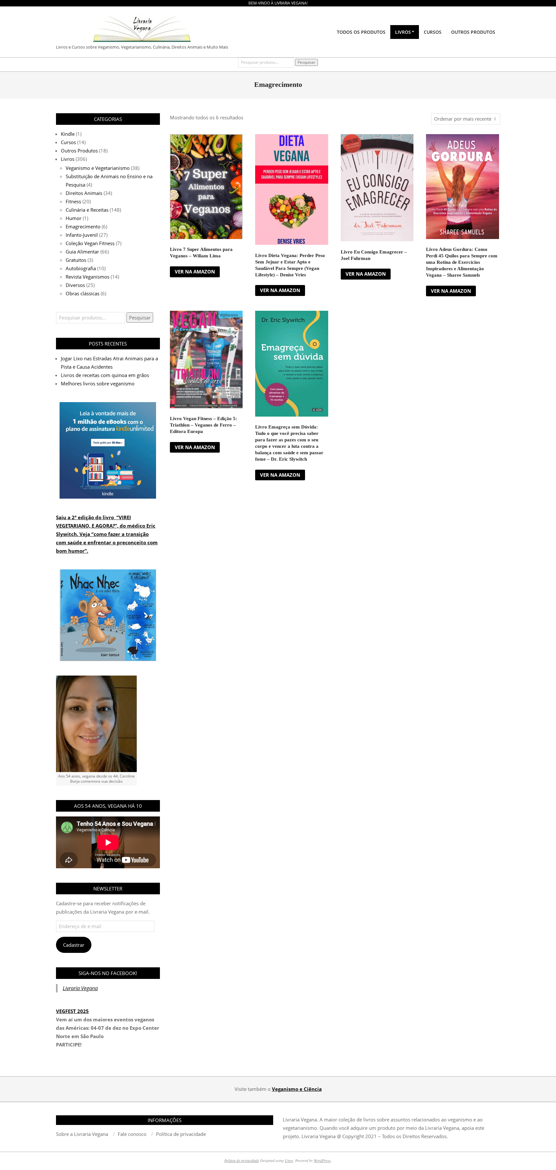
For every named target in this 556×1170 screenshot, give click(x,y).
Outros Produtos (79, 150)
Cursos (68, 142)
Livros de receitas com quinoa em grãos (105, 375)
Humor (73, 218)
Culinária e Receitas (87, 210)
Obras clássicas (82, 293)
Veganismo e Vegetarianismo (98, 168)
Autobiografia (81, 268)
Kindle (68, 134)
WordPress (322, 1160)
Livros (67, 159)
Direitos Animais (84, 193)
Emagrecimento (83, 226)
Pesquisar (306, 62)
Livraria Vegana (80, 988)
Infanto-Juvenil (82, 235)
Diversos (75, 285)
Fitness (73, 201)
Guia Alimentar (82, 251)
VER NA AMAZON (195, 271)
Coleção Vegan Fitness (90, 243)
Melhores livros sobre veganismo (97, 383)
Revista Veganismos (87, 276)
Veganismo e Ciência (297, 1089)
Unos (289, 1160)
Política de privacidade (241, 1160)
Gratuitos (76, 260)
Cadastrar (73, 945)
